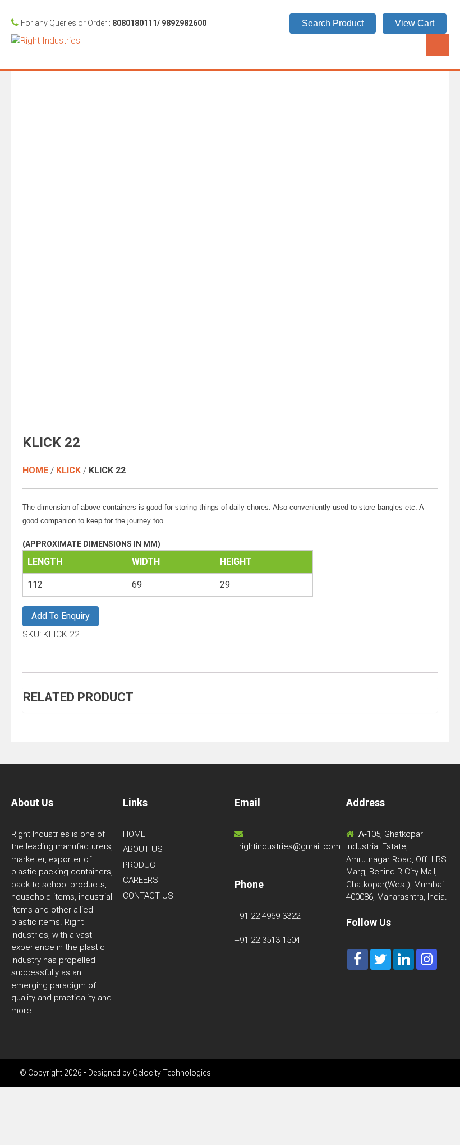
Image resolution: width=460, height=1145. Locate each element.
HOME (134, 834)
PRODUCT (141, 865)
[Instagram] (426, 959)
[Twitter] (380, 959)
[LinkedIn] (403, 959)
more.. (23, 1011)
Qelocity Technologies (171, 1072)
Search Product (333, 23)
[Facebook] (357, 959)
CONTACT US (148, 896)
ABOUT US (143, 849)
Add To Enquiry (60, 616)
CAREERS (140, 880)
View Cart (414, 23)
